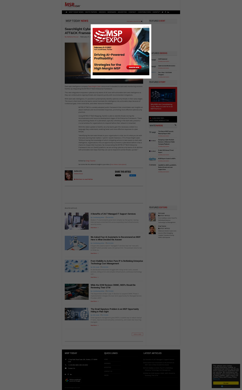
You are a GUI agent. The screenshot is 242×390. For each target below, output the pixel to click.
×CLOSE (146, 27)
